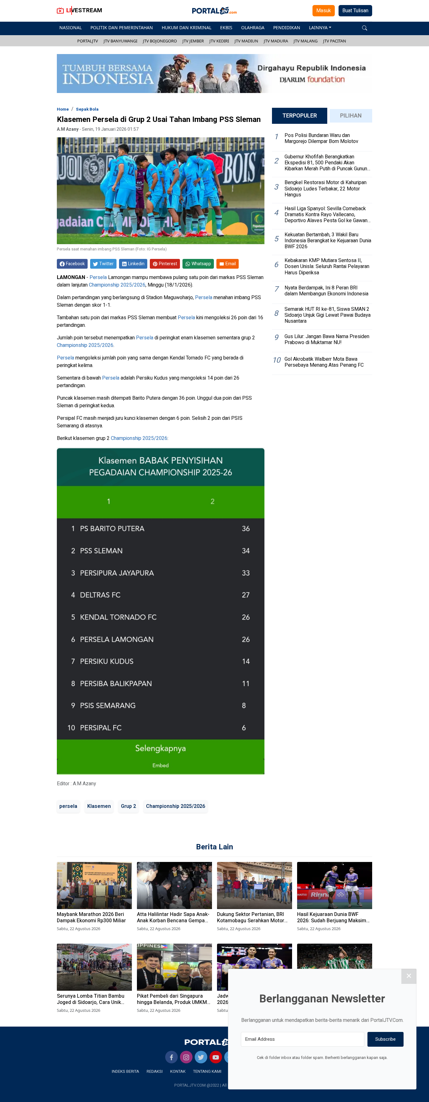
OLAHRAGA (252, 27)
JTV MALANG (306, 41)
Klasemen (99, 806)
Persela (98, 277)
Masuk (323, 10)
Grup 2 (128, 806)
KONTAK (178, 1071)
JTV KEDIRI (219, 41)
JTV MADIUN (246, 41)
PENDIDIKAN (286, 27)
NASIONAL (70, 27)
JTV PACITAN (334, 41)
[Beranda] (214, 1041)
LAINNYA (318, 27)
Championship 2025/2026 (117, 285)
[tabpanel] (322, 252)
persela (68, 806)
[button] (364, 27)
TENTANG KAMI (207, 1071)
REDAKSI (155, 1071)
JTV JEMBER (193, 41)
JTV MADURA (276, 41)
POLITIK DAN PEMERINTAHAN (121, 27)
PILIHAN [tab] (351, 116)
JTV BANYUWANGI (120, 41)
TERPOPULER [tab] (299, 116)
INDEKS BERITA (125, 1071)
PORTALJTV (87, 41)
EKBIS (226, 27)
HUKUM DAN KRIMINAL (186, 27)
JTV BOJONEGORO (160, 41)
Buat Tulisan (355, 10)
